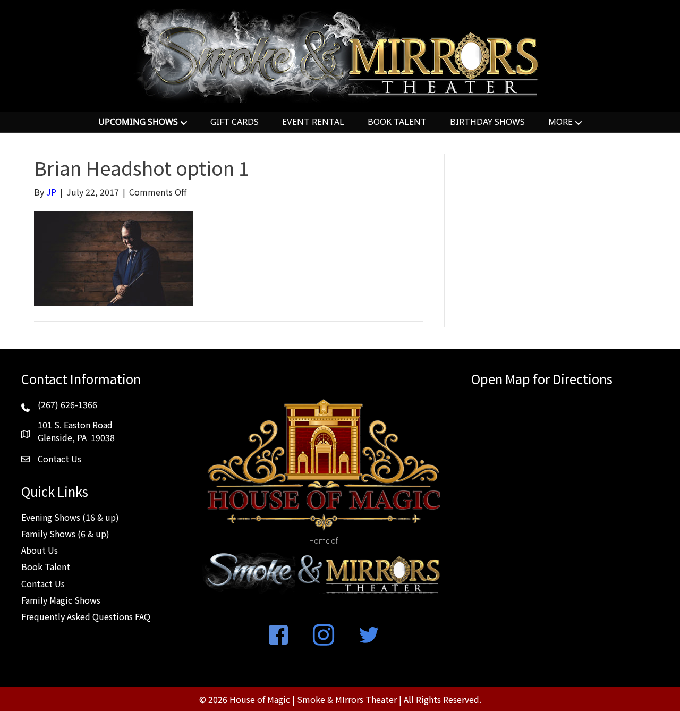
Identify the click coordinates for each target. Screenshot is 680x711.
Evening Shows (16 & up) (70, 517)
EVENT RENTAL (313, 122)
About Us (39, 550)
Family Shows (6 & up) (65, 533)
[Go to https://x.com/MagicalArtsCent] (368, 635)
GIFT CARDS (234, 122)
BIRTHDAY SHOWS (487, 122)
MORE (560, 122)
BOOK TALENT (397, 122)
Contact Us (43, 583)
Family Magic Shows (60, 600)
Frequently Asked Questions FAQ (85, 616)
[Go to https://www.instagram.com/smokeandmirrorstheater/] (323, 635)
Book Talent (45, 566)
